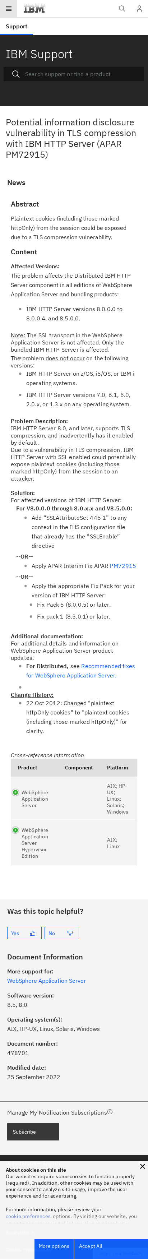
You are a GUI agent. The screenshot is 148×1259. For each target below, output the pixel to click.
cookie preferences (28, 1216)
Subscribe (24, 1132)
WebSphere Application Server (35, 799)
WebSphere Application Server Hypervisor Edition (35, 843)
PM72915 (123, 565)
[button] (142, 1166)
